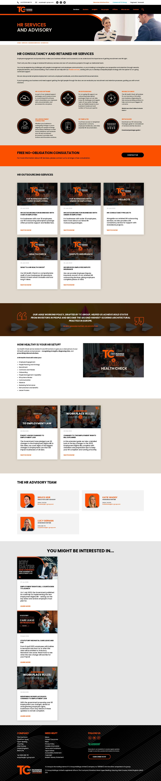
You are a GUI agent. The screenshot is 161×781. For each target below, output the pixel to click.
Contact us (132, 155)
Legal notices (49, 751)
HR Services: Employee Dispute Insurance (80, 263)
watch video (123, 102)
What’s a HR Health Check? (37, 263)
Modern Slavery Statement (54, 757)
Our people (105, 9)
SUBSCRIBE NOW (99, 757)
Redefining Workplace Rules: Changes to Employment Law (37, 694)
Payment (133, 2)
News (47, 742)
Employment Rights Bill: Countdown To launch (37, 584)
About (47, 737)
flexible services (74, 70)
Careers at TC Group (120, 2)
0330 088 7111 (42, 526)
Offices (114, 9)
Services (76, 9)
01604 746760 (42, 502)
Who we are (125, 9)
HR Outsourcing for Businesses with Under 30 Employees (80, 209)
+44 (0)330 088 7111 (26, 2)
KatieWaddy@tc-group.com (111, 504)
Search (143, 9)
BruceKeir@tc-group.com (46, 504)
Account (141, 2)
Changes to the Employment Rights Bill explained (80, 432)
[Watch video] (113, 360)
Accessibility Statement (53, 753)
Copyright (48, 755)
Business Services (34, 43)
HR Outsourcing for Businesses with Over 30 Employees (37, 209)
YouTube (64, 2)
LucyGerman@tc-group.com (47, 527)
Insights (94, 9)
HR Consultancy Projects (124, 209)
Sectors (85, 9)
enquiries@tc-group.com (46, 2)
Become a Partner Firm (101, 2)
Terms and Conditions (53, 748)
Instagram (61, 2)
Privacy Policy (49, 744)
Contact (136, 9)
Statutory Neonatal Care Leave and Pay (37, 639)
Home (19, 43)
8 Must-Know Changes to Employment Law (37, 432)
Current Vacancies (51, 739)
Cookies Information (52, 746)
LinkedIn (57, 2)
